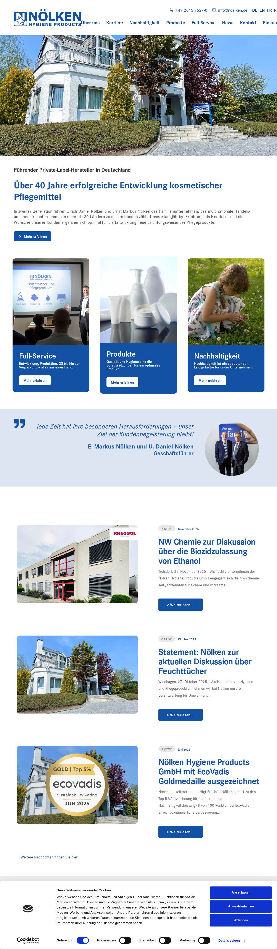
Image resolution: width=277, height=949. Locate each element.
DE (254, 10)
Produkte (175, 22)
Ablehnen (241, 920)
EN (262, 10)
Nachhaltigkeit (144, 22)
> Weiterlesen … (180, 604)
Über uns (90, 22)
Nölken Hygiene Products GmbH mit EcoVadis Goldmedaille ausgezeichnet (208, 771)
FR (269, 10)
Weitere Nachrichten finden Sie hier (49, 857)
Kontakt (248, 22)
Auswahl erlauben (241, 906)
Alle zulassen (241, 892)
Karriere (114, 22)
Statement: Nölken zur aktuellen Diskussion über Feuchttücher (204, 661)
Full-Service (204, 22)
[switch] (125, 940)
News (228, 22)
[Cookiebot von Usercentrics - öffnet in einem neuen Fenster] (28, 940)
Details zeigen (229, 940)
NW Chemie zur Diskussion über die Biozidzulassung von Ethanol (206, 550)
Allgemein (166, 528)
